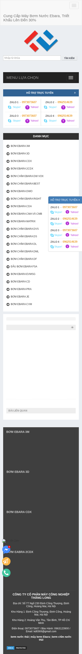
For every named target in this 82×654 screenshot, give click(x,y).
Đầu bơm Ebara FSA (24, 266)
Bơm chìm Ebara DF (24, 259)
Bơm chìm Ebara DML (25, 251)
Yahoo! (74, 212)
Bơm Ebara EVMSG (23, 274)
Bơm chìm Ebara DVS (25, 228)
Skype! (58, 212)
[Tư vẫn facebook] (6, 550)
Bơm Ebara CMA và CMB (26, 213)
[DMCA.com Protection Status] (16, 647)
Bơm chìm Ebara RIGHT (26, 198)
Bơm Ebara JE (20, 296)
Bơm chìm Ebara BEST (25, 183)
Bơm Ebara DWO (21, 191)
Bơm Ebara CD (20, 281)
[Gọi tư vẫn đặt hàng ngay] (6, 573)
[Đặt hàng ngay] (6, 561)
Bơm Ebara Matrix (23, 221)
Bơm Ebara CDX (21, 161)
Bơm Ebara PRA (21, 289)
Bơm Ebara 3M (20, 146)
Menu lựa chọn (22, 78)
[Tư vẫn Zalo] (10, 540)
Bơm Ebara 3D (20, 153)
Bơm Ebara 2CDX (22, 168)
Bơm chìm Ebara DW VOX (27, 176)
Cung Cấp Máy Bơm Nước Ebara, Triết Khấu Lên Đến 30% (36, 18)
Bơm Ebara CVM (21, 304)
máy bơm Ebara (40, 636)
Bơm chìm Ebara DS (24, 236)
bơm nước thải (20, 636)
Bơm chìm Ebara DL (24, 243)
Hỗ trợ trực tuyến (64, 200)
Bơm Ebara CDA (21, 206)
